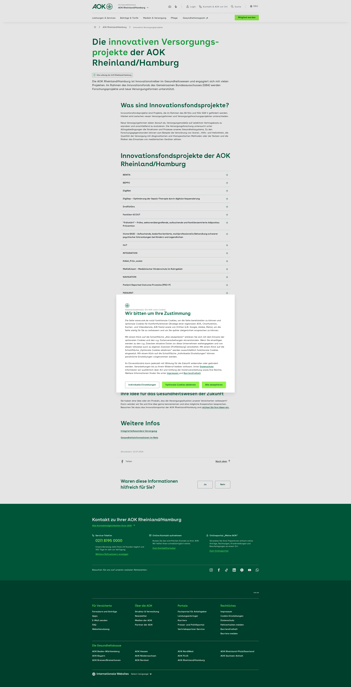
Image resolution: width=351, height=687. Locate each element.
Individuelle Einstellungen (142, 385)
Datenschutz (206, 367)
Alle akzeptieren (214, 385)
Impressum (173, 373)
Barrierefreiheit (192, 373)
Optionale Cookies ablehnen (180, 385)
